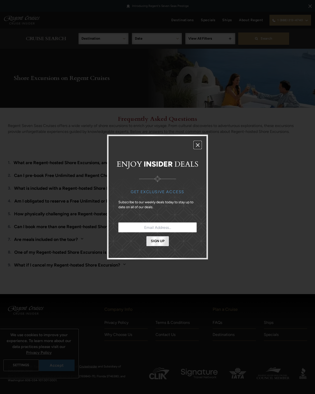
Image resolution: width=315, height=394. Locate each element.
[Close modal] (198, 145)
